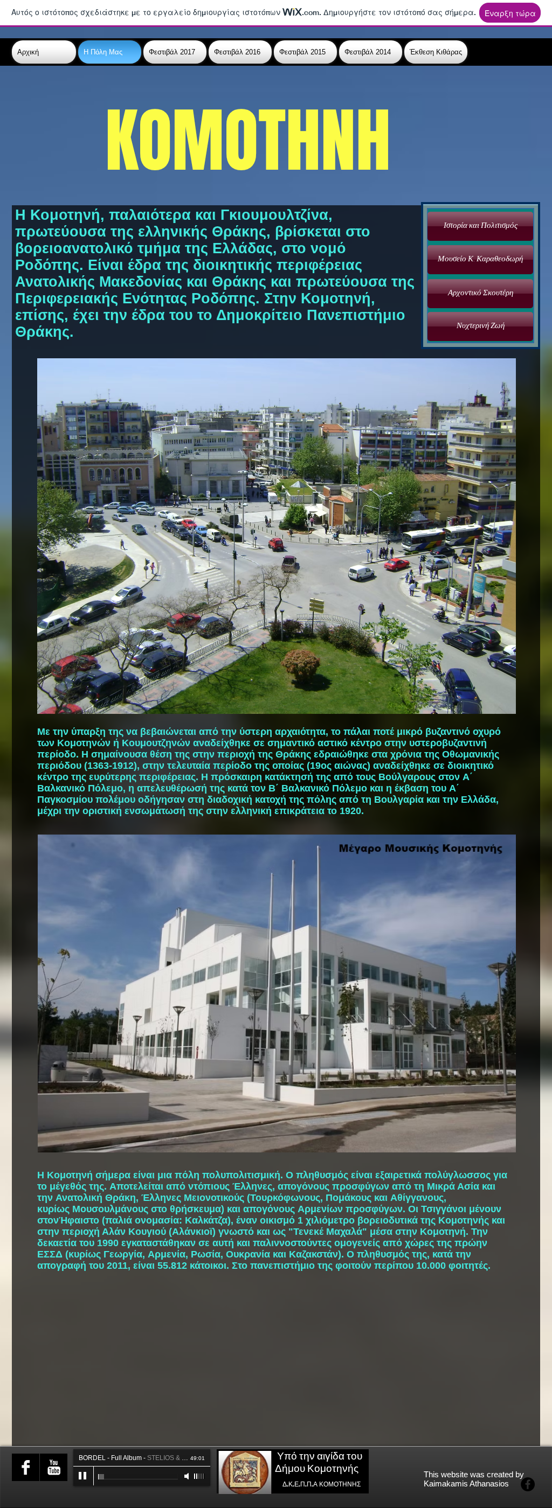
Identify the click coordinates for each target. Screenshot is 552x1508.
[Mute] (187, 1476)
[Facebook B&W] (25, 1467)
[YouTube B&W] (53, 1467)
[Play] (83, 1476)
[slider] (199, 1476)
